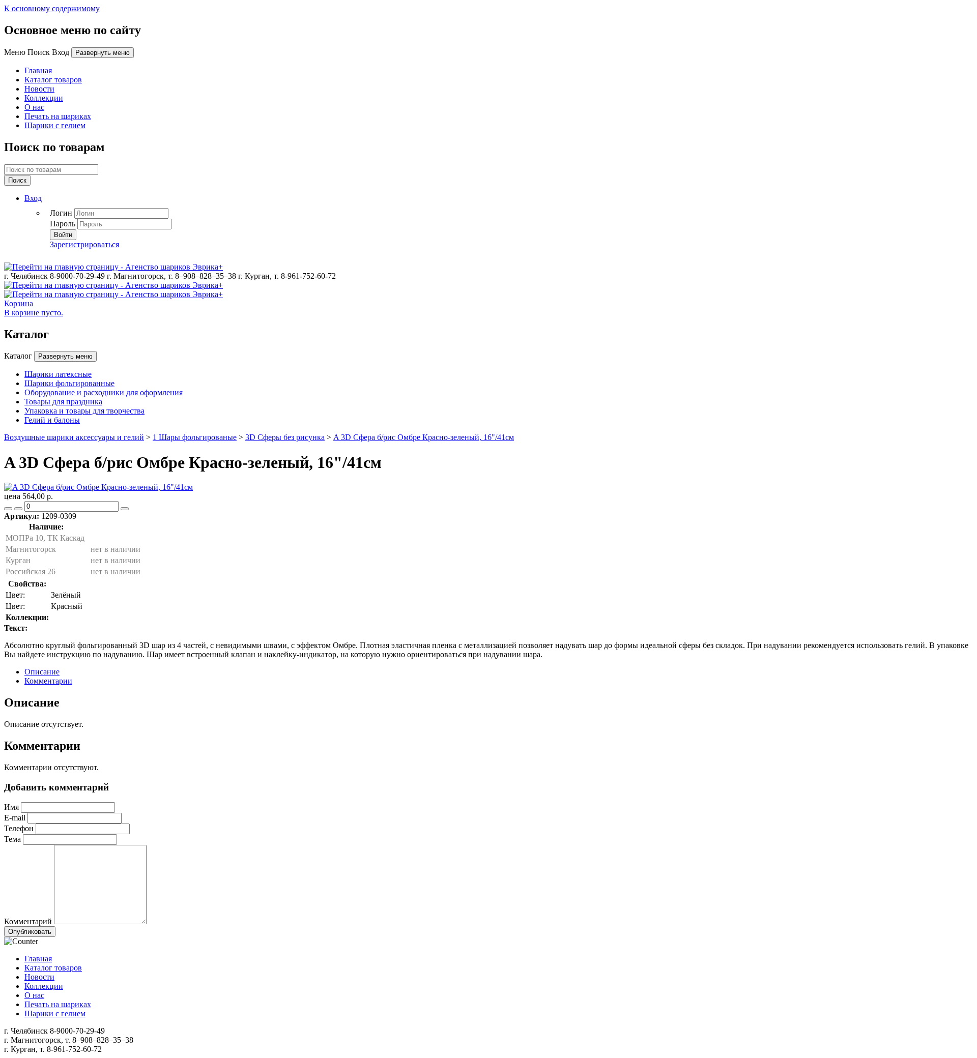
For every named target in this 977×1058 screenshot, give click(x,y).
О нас (34, 107)
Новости (39, 88)
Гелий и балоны (52, 420)
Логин (61, 213)
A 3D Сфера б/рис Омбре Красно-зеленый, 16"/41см (423, 437)
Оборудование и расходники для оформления (103, 392)
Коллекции (43, 98)
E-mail (14, 817)
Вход (33, 198)
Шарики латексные (58, 374)
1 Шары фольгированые (195, 437)
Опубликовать (29, 931)
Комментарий (28, 921)
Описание (42, 671)
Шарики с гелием (54, 125)
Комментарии (48, 681)
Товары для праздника (63, 401)
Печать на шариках (57, 116)
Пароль (62, 223)
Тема (12, 839)
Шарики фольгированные (69, 383)
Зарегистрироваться (84, 244)
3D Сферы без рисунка (285, 437)
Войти (63, 235)
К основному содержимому (52, 8)
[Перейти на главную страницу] (113, 266)
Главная (38, 70)
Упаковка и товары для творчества (84, 410)
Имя (11, 807)
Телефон (19, 828)
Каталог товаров (53, 79)
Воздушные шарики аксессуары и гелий (74, 437)
